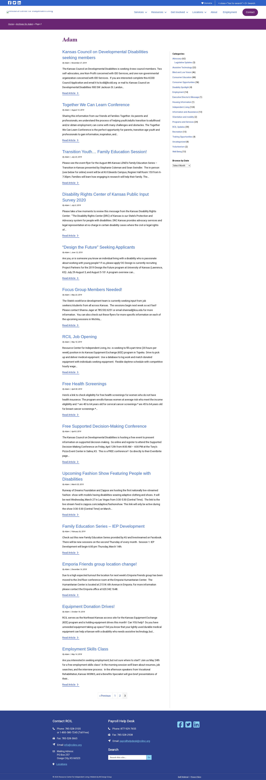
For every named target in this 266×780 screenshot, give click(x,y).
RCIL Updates (178, 127)
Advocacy (176, 58)
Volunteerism (178, 146)
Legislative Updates (183, 62)
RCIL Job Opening (79, 336)
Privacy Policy (196, 777)
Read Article (70, 93)
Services (139, 12)
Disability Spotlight (180, 87)
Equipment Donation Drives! (88, 606)
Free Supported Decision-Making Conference (104, 426)
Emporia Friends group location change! (99, 564)
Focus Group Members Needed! (92, 289)
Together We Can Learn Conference (96, 104)
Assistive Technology (182, 67)
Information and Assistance (185, 112)
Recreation (177, 132)
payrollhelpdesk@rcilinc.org (135, 741)
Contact (250, 12)
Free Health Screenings (84, 383)
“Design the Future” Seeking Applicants (98, 247)
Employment (230, 12)
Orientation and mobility (183, 117)
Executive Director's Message (185, 97)
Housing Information (181, 102)
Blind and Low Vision (181, 72)
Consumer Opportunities (183, 82)
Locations (197, 12)
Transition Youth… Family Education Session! (104, 151)
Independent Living (180, 107)
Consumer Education (182, 77)
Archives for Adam (24, 24)
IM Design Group (105, 777)
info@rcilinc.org (73, 744)
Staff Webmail (183, 777)
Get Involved (178, 12)
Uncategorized (179, 142)
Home (11, 24)
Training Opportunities (182, 137)
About (214, 12)
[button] (146, 12)
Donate (208, 3)
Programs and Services (183, 122)
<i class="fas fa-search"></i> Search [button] (236, 3)
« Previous (105, 695)
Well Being (177, 151)
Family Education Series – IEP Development (103, 526)
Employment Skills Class (85, 649)
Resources (157, 12)
